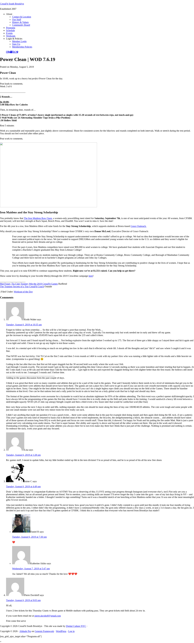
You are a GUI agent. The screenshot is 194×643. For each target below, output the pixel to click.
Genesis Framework (44, 631)
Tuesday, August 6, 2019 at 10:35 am (24, 324)
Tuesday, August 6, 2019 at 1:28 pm (23, 455)
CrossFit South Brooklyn (12, 3)
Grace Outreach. (138, 226)
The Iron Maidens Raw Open (38, 218)
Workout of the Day (23, 291)
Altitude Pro (25, 631)
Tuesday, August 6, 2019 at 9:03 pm (23, 600)
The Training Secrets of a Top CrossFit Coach (22, 286)
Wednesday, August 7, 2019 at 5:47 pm (31, 568)
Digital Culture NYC (76, 626)
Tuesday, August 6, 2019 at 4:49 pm (23, 486)
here (91, 276)
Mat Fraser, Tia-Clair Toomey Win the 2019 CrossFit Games (29, 284)
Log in (71, 631)
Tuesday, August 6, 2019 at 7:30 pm (29, 537)
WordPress (61, 631)
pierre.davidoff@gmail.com (47, 615)
